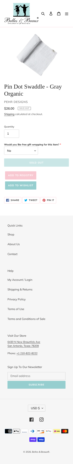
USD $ (35, 408)
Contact (12, 254)
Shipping (9, 114)
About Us (13, 244)
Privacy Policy (16, 299)
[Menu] (67, 14)
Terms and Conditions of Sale (26, 319)
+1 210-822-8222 (26, 353)
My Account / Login (19, 279)
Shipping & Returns (19, 289)
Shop (10, 234)
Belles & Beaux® (40, 451)
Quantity (9, 126)
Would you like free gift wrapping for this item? (31, 144)
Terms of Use (15, 309)
